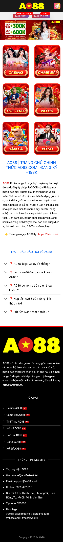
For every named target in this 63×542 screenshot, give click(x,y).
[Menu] (5, 6)
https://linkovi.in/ (48, 234)
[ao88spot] (31, 6)
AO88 (6, 363)
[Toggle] (6, 264)
